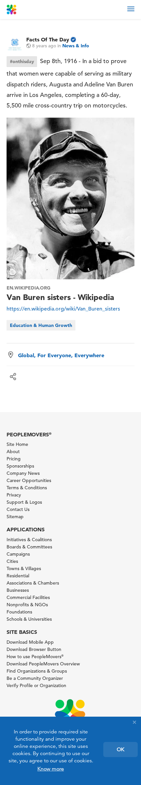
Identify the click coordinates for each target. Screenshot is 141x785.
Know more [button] (50, 769)
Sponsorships (20, 466)
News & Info (75, 46)
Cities (12, 561)
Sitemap (15, 516)
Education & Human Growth (41, 325)
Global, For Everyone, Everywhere (61, 355)
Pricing (14, 459)
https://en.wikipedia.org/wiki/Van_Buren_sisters (63, 309)
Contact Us (18, 509)
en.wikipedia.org (28, 288)
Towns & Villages (24, 568)
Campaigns (18, 554)
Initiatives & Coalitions (29, 540)
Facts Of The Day (47, 39)
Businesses (18, 590)
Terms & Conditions (27, 488)
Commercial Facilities (28, 597)
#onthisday (22, 61)
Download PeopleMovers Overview (43, 664)
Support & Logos (24, 502)
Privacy (14, 495)
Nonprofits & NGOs (27, 605)
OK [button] (120, 749)
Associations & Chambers (33, 583)
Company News (23, 473)
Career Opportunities (29, 480)
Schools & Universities (29, 619)
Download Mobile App (30, 642)
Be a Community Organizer (35, 678)
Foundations (19, 612)
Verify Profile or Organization (36, 685)
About (13, 451)
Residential (18, 576)
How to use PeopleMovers (35, 656)
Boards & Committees (29, 547)
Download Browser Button (34, 649)
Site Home (17, 444)
